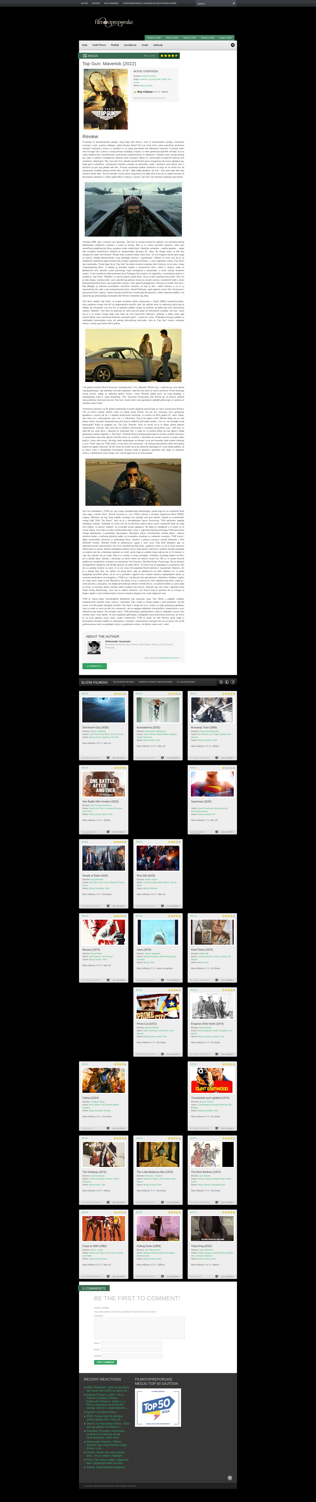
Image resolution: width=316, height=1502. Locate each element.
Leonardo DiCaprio (113, 808)
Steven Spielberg (98, 731)
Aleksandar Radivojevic (155, 731)
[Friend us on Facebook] (233, 682)
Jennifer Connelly (148, 79)
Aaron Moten (94, 1105)
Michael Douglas (167, 1253)
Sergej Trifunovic (144, 737)
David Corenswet (205, 808)
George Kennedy (219, 1105)
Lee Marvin (163, 1030)
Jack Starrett (204, 1176)
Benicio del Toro (96, 808)
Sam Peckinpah (98, 1176)
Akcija (93, 55)
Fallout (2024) (90, 1097)
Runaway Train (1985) (204, 727)
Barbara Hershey (150, 1253)
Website (97, 1356)
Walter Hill (203, 953)
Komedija (99, 888)
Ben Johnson (107, 1179)
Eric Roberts (203, 734)
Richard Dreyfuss (151, 956)
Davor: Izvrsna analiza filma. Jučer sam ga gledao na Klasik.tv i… (108, 1425)
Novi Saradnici (111, 3)
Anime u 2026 (189, 38)
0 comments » (95, 666)
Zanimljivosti (130, 45)
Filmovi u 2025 (207, 38)
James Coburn (220, 956)
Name (97, 1343)
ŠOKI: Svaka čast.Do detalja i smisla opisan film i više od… (104, 1418)
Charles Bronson (205, 956)
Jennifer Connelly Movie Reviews (155, 682)
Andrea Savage (204, 1253)
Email (97, 1349)
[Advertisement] (193, 16)
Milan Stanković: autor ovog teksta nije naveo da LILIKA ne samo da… (108, 1389)
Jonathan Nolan (98, 1102)
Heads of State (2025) (95, 875)
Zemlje (145, 45)
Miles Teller (162, 79)
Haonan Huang (150, 882)
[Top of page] (230, 1478)
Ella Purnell (106, 1105)
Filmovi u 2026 (154, 38)
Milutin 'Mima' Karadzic (167, 734)
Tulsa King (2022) (201, 1246)
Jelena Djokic (149, 734)
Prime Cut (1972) (147, 1023)
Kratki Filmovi (99, 45)
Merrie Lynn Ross (97, 1253)
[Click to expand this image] (106, 99)
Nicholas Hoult (220, 808)
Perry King (110, 1253)
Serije (84, 45)
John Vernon (107, 956)
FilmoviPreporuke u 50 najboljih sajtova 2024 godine (149, 3)
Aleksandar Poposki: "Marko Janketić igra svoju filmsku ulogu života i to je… (106, 1445)
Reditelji (115, 45)
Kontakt (96, 3)
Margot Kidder (219, 1179)
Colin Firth (93, 734)
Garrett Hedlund (219, 1253)
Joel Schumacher (152, 1250)
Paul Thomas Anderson (101, 805)
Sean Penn (87, 811)
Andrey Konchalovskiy (209, 731)
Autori (84, 3)
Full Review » (119, 758)
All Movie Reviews (186, 682)
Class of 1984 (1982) (94, 1246)
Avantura (208, 740)
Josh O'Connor (117, 734)
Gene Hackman (150, 1030)
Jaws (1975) (144, 949)
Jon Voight (214, 734)
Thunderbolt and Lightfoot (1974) (210, 1097)
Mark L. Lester (97, 1250)
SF (112, 737)
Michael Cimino (206, 1102)
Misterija (106, 737)
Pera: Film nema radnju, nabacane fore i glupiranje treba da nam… (107, 1461)
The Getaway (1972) (94, 1172)
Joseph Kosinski (149, 76)
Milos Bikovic (164, 882)
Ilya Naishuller (97, 879)
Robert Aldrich (205, 1028)
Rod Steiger (164, 1179)
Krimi (104, 814)
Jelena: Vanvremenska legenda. (106, 1467)
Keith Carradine (220, 1030)
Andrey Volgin (151, 879)
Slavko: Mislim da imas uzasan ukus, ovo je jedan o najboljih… (105, 1454)
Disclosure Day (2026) (95, 727)
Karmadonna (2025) (148, 727)
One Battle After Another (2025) (100, 801)
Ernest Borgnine (205, 1030)
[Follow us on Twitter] (227, 682)
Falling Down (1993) (149, 1246)
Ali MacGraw (94, 1179)
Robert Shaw (165, 956)
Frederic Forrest (205, 1179)
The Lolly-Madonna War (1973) (155, 1172)
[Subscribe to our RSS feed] (221, 682)
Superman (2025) (201, 801)
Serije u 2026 (172, 38)
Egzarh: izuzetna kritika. (101, 1412)
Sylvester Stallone (204, 1256)
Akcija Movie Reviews (123, 682)
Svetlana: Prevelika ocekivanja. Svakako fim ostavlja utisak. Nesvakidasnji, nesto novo (105, 1434)
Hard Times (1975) (202, 949)
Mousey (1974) (91, 949)
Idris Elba (93, 882)
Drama (149, 86)
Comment (99, 1316)
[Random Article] (233, 45)
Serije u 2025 (226, 38)
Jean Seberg (95, 956)
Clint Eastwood (204, 1105)
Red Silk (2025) (146, 875)
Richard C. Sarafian (153, 1176)
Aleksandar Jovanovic (169, 658)
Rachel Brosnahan (199, 811)
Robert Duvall (143, 1256)
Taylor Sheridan (206, 1250)
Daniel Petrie (96, 953)
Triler (116, 737)
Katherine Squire (150, 1179)
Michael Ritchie (152, 1028)
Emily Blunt (104, 734)
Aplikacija (158, 45)
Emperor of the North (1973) (207, 1023)
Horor (152, 740)
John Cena (103, 882)
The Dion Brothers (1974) (206, 1172)
